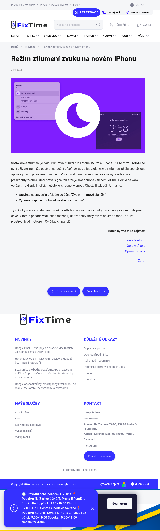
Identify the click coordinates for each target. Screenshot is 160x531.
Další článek (93, 291)
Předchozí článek (66, 291)
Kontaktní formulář (99, 456)
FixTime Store (71, 469)
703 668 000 (91, 418)
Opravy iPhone (135, 251)
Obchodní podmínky (96, 354)
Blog (75, 4)
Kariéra (88, 373)
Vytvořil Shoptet (109, 484)
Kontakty (89, 379)
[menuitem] (17, 36)
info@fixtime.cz (94, 412)
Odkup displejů (60, 4)
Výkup (43, 4)
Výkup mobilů (23, 437)
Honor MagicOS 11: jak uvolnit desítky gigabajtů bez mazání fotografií (44, 360)
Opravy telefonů (134, 240)
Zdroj (141, 261)
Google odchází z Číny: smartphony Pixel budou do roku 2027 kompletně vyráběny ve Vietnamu (45, 385)
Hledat (98, 24)
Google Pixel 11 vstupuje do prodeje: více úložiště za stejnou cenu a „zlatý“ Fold (44, 349)
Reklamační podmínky (97, 360)
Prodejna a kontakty (23, 4)
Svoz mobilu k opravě (28, 424)
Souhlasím (119, 503)
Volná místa (22, 412)
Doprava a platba (94, 348)
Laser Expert (89, 469)
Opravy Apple (136, 246)
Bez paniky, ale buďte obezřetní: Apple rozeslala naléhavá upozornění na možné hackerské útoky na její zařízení (44, 373)
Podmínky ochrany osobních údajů (105, 366)
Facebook (90, 439)
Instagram (90, 445)
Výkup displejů (23, 430)
